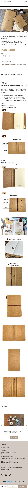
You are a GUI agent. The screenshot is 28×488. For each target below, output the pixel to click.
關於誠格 (3, 447)
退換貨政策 (14, 467)
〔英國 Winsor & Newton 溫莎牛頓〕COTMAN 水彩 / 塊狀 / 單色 (13, 432)
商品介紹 (14, 78)
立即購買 (22, 486)
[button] (26, 425)
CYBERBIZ (9, 483)
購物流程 (9, 467)
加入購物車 (12, 486)
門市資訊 (7, 447)
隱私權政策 (19, 467)
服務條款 (3, 469)
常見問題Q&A (4, 467)
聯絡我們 (7, 469)
